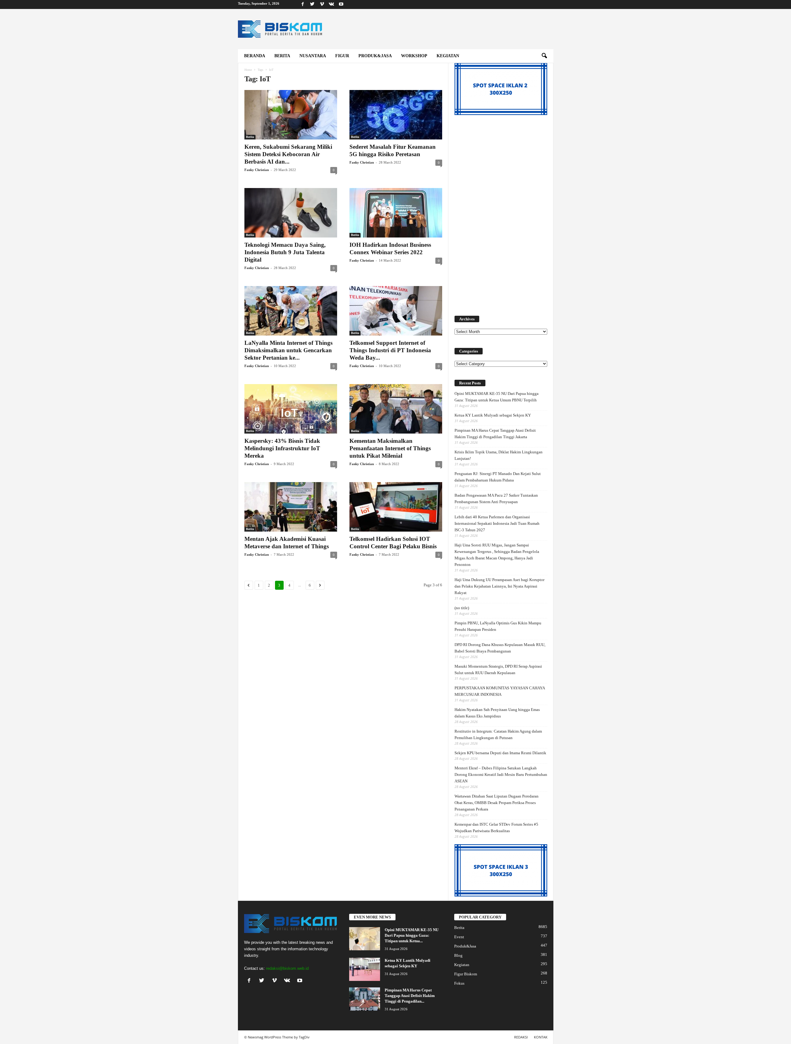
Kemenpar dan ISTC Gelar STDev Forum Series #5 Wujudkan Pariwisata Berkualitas (496, 827)
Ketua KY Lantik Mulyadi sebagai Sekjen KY (493, 415)
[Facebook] (303, 4)
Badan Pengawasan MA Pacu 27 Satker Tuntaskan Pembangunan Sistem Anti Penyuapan (496, 498)
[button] (544, 56)
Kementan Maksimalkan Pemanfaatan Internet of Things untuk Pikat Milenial (390, 448)
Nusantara (312, 55)
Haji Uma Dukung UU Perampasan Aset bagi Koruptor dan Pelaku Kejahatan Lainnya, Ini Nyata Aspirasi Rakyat (499, 586)
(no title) (462, 607)
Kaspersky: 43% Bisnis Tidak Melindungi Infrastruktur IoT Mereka (282, 448)
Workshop (414, 55)
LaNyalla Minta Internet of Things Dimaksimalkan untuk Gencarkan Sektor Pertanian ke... (288, 350)
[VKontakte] (331, 4)
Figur (342, 55)
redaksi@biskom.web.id (287, 968)
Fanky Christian (256, 170)
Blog (458, 955)
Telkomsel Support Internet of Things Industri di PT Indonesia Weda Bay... (390, 350)
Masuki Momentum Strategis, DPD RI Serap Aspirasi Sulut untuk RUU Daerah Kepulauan (498, 669)
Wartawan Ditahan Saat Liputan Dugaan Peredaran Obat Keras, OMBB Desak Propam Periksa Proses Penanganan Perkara (497, 802)
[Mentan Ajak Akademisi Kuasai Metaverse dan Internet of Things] (290, 507)
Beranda (254, 55)
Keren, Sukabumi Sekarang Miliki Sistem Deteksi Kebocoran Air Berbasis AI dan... (288, 154)
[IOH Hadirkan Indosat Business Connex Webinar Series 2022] (395, 212)
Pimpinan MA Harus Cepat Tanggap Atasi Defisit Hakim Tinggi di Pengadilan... (410, 995)
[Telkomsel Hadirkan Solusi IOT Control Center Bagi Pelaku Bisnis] (395, 507)
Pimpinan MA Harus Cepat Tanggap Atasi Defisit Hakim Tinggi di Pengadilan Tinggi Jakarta (495, 433)
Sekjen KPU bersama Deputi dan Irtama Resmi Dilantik (500, 753)
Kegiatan (448, 55)
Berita (282, 55)
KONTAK (541, 1037)
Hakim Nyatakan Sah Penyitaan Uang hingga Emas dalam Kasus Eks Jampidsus (497, 712)
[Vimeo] (322, 4)
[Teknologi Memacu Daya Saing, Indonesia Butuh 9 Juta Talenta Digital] (290, 212)
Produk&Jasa (375, 55)
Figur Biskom (465, 974)
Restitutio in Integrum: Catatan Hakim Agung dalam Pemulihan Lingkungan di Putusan (498, 734)
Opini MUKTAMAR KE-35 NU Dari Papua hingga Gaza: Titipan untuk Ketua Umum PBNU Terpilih (497, 396)
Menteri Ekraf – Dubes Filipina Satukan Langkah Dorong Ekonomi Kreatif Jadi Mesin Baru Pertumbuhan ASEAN (501, 774)
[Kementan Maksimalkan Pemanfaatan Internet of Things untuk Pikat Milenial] (395, 409)
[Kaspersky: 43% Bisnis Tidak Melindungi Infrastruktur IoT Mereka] (290, 409)
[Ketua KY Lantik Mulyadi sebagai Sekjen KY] (364, 969)
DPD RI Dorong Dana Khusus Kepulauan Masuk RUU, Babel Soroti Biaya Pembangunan (500, 647)
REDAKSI (521, 1037)
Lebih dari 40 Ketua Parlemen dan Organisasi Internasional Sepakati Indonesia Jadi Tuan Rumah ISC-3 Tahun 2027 (497, 523)
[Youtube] (341, 4)
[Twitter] (312, 4)
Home (248, 69)
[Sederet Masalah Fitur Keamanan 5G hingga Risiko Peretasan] (395, 114)
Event (459, 937)
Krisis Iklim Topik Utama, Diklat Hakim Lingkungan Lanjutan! (499, 455)
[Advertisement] (501, 212)
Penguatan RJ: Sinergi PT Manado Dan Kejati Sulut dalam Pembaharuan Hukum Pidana (498, 476)
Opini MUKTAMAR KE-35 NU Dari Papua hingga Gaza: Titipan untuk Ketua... (411, 935)
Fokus (459, 983)
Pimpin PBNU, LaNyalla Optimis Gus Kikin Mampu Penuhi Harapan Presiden (498, 626)
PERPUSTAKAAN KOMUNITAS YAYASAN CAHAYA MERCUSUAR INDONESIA (500, 691)
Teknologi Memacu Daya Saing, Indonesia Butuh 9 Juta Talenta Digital (285, 252)
